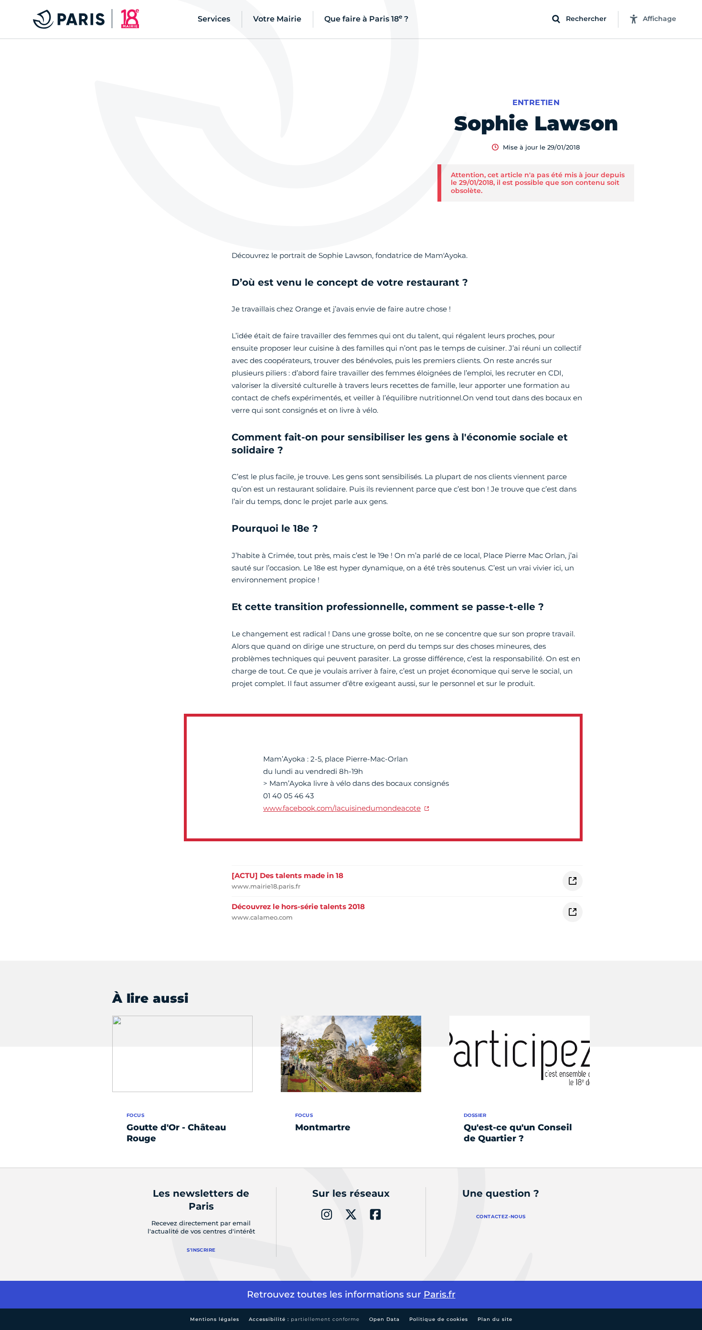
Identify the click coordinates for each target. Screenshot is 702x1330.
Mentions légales (214, 1319)
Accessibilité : (304, 1319)
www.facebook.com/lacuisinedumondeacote (342, 808)
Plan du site (495, 1319)
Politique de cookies (438, 1319)
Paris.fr (440, 1294)
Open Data (384, 1319)
